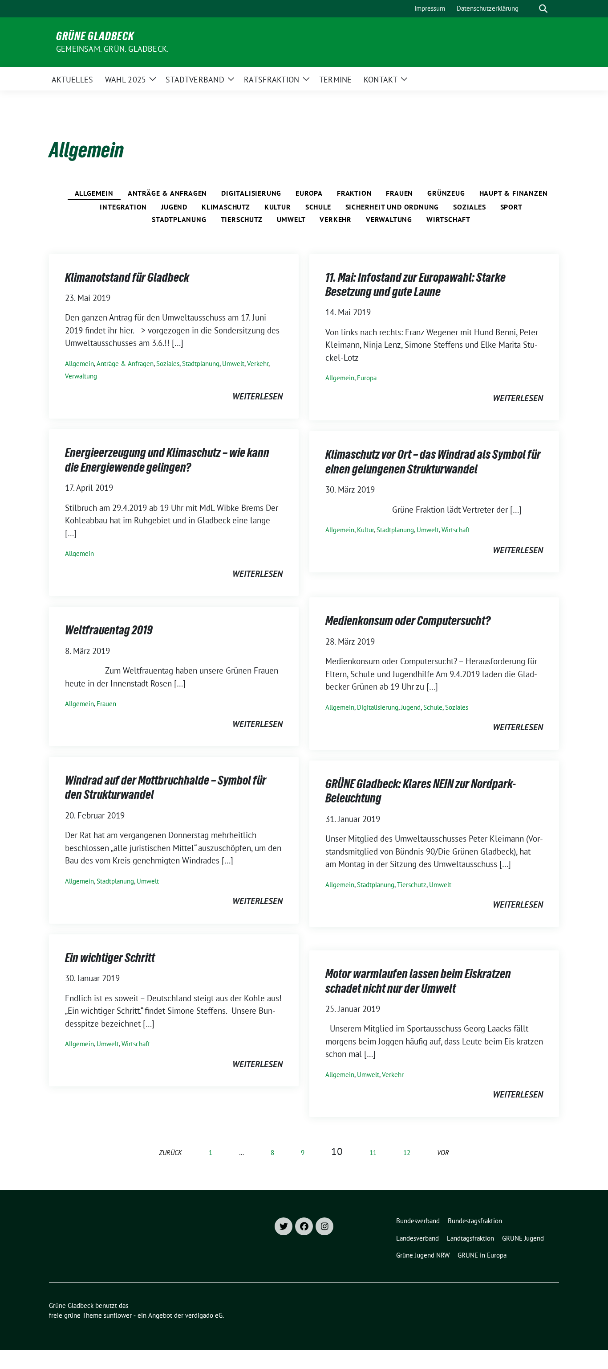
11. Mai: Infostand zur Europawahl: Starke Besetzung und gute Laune (415, 284)
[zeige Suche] (543, 8)
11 (373, 1152)
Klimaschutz (226, 206)
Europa (309, 193)
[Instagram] (324, 1226)
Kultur (277, 206)
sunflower (118, 1315)
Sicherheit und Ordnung (392, 206)
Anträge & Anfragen (167, 193)
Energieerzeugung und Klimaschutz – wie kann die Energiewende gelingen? (167, 459)
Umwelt (291, 219)
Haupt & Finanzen (513, 193)
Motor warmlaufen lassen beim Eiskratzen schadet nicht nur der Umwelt (418, 980)
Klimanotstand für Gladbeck (127, 277)
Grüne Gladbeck (95, 36)
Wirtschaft (448, 219)
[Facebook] (304, 1226)
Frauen (399, 193)
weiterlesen (257, 396)
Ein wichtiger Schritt (110, 957)
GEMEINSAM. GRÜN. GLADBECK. (112, 49)
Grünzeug (446, 193)
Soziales (469, 206)
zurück (170, 1152)
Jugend (174, 206)
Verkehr (336, 219)
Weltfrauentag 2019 (109, 630)
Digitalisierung (251, 193)
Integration (123, 206)
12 (406, 1152)
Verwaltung (389, 219)
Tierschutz (242, 219)
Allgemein (94, 193)
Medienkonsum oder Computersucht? (407, 620)
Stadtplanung (179, 219)
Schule (318, 206)
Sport (511, 206)
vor (443, 1152)
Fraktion (354, 193)
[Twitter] (283, 1226)
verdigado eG (204, 1315)
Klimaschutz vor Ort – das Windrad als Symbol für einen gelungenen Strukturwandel (433, 461)
